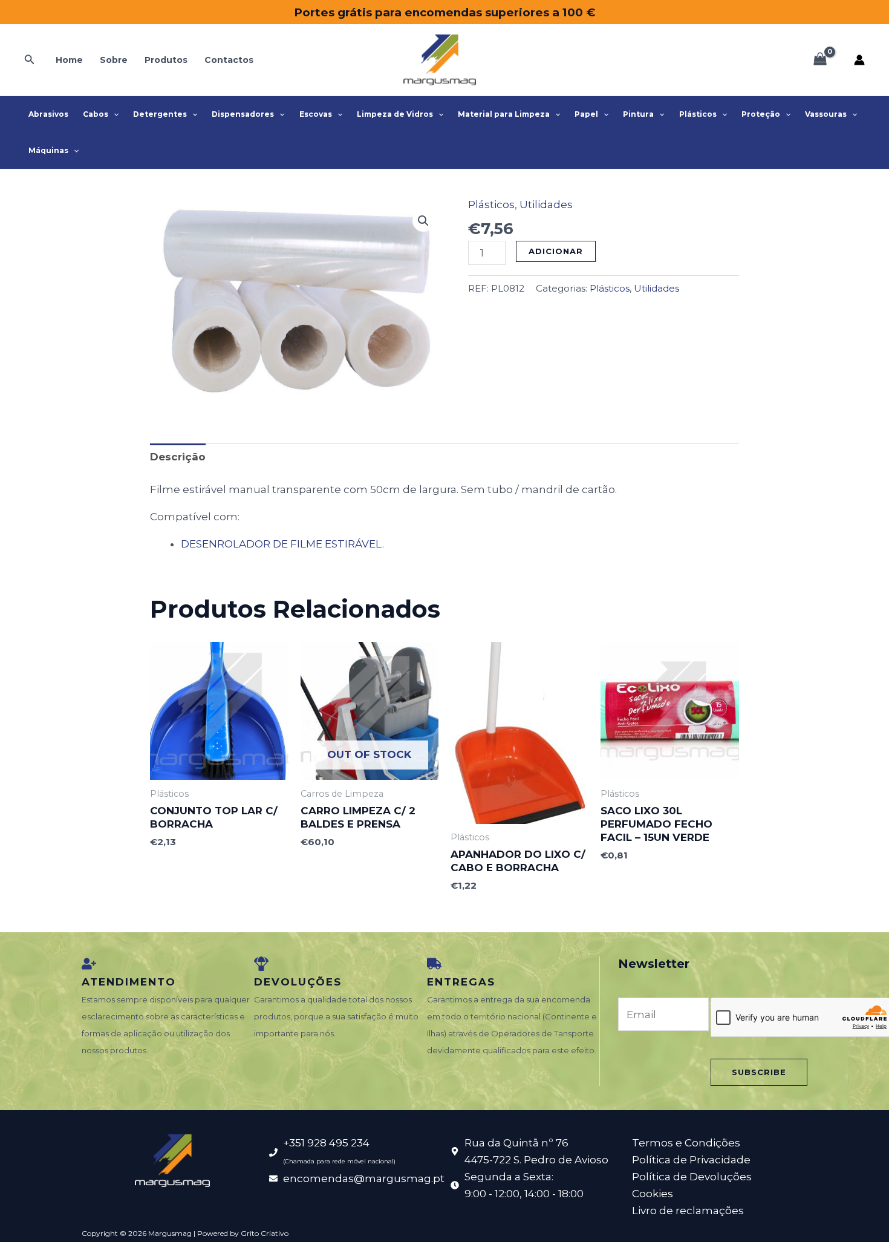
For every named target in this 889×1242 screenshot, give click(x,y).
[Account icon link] (859, 59)
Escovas (315, 114)
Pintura (638, 114)
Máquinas (48, 150)
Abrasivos (48, 114)
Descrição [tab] (178, 457)
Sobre (114, 59)
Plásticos (698, 114)
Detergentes (160, 114)
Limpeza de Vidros (395, 114)
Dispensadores (243, 114)
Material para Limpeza (504, 114)
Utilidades (546, 204)
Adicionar (556, 251)
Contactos (228, 59)
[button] (29, 60)
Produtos (166, 59)
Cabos (95, 114)
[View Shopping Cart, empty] (820, 60)
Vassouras (826, 114)
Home (69, 59)
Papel (586, 114)
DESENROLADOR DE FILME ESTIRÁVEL (281, 544)
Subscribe (759, 1072)
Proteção (760, 114)
